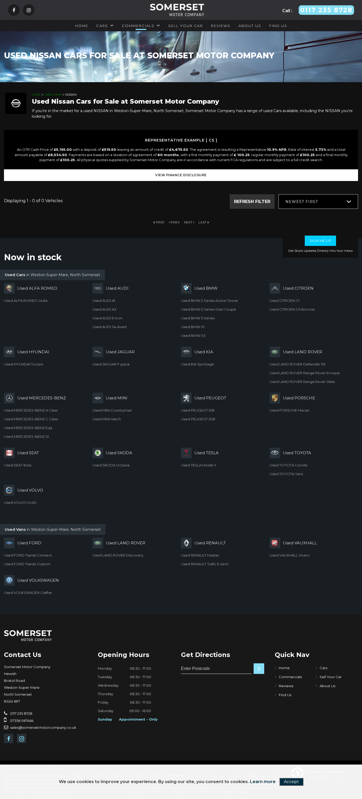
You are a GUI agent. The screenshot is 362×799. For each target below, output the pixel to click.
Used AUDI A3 (104, 309)
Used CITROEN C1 (284, 300)
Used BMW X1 (193, 327)
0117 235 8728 (20, 713)
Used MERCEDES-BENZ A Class (31, 410)
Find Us (278, 26)
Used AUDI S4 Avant (109, 327)
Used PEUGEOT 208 (198, 419)
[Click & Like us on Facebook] (13, 10)
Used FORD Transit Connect (28, 555)
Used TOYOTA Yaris (286, 474)
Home (81, 26)
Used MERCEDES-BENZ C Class (31, 419)
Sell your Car (185, 26)
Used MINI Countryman (112, 410)
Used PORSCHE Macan (290, 410)
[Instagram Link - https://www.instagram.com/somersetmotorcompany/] (29, 10)
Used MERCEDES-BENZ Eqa (28, 428)
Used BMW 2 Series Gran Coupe (208, 309)
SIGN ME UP (320, 241)
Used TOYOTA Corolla (288, 465)
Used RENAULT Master (200, 555)
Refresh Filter (252, 201)
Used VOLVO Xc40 (20, 502)
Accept (291, 781)
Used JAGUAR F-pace (111, 364)
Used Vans (53, 94)
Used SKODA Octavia (111, 465)
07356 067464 (21, 720)
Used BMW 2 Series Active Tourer (209, 300)
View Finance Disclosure (181, 175)
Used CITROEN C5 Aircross (292, 309)
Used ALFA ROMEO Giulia (25, 300)
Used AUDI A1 (103, 300)
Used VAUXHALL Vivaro (290, 555)
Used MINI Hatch (106, 419)
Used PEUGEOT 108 (197, 410)
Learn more (263, 781)
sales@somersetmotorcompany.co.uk (42, 727)
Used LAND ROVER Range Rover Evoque (305, 373)
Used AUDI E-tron (107, 318)
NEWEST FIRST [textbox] (301, 201)
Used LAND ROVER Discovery (117, 555)
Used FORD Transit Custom (27, 564)
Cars (102, 26)
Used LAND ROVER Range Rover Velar (302, 381)
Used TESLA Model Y (199, 465)
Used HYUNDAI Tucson (23, 364)
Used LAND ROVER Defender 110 (297, 364)
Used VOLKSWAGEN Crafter (28, 592)
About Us (250, 26)
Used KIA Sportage (197, 364)
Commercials (138, 26)
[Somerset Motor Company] (28, 635)
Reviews (221, 26)
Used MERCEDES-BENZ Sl (26, 436)
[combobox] (318, 201)
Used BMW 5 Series (198, 318)
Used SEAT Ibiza (17, 465)
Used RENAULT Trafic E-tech (204, 564)
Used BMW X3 (193, 335)
